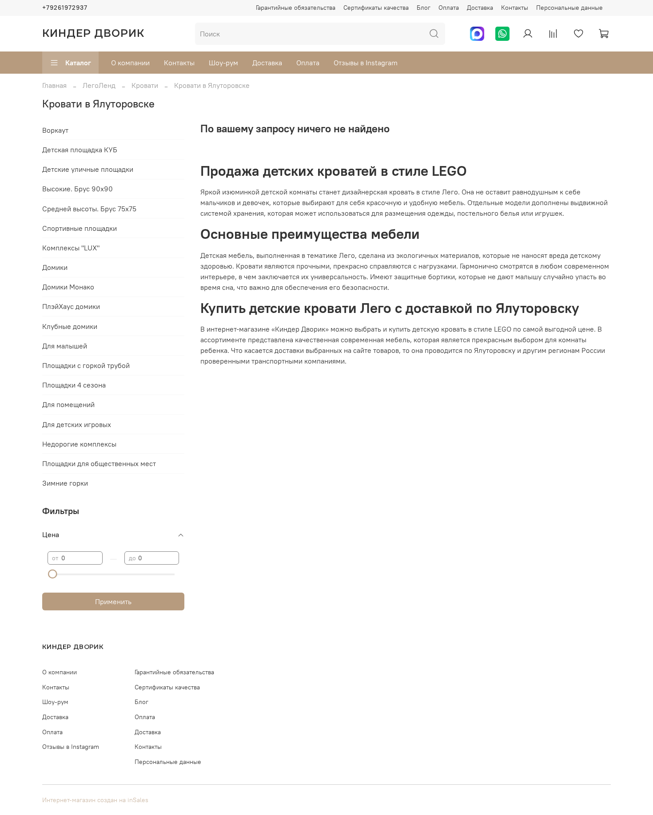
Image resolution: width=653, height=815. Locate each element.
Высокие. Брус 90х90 (77, 188)
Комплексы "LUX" (71, 247)
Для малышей (64, 345)
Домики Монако (68, 286)
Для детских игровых (76, 424)
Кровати (144, 85)
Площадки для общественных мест (99, 463)
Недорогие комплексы (79, 443)
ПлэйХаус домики (71, 306)
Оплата (448, 8)
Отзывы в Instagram (366, 62)
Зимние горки (65, 483)
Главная (54, 85)
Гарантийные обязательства (295, 8)
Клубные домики (69, 326)
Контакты (514, 8)
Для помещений (68, 404)
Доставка (480, 8)
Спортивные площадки (79, 228)
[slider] (52, 574)
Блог (423, 8)
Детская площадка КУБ (79, 149)
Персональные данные (569, 8)
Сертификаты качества (376, 8)
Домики (55, 267)
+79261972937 (65, 8)
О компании (130, 62)
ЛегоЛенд (99, 85)
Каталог (78, 62)
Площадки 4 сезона (74, 384)
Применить (113, 601)
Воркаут (55, 130)
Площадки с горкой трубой (86, 365)
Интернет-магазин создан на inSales (95, 800)
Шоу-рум (223, 62)
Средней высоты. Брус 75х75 (89, 208)
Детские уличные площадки (87, 169)
